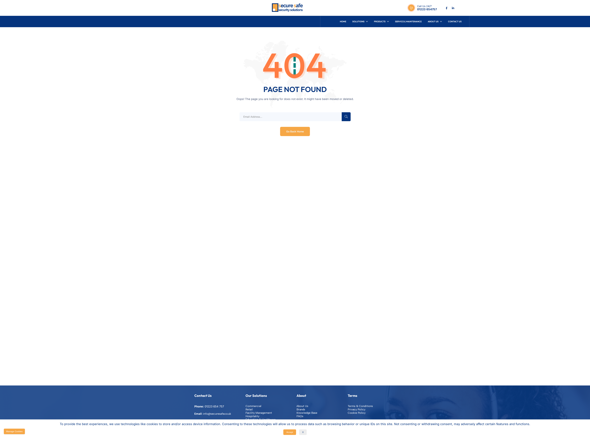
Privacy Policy (356, 409)
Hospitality (252, 416)
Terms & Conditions (360, 406)
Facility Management (259, 413)
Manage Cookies (14, 431)
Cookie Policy (357, 413)
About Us (302, 406)
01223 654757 (427, 9)
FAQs (300, 416)
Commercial (253, 406)
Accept (289, 432)
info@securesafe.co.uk (217, 413)
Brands (301, 409)
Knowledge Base (307, 413)
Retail (249, 409)
